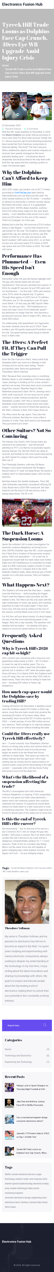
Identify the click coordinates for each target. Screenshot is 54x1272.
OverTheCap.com (23, 192)
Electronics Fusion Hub (22, 4)
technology (10, 1179)
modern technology (18, 1188)
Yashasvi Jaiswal (28, 1202)
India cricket (42, 1202)
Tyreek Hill (15, 868)
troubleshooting (25, 1183)
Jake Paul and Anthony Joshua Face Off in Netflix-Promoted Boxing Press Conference (30, 1103)
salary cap (24, 871)
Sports (8, 1049)
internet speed (11, 1183)
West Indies (10, 1207)
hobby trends (33, 1188)
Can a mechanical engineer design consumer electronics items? (31, 1119)
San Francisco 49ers (43, 868)
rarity (7, 1188)
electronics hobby (41, 1183)
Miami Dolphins (27, 868)
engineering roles (39, 1197)
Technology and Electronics (18, 1056)
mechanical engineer (14, 1193)
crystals (14, 1174)
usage (38, 1174)
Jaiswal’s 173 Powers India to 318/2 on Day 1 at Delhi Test (32, 1135)
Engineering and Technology (18, 1062)
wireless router (22, 1179)
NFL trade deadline (11, 871)
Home (5, 65)
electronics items (12, 1202)
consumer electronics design (18, 1197)
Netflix (8, 1174)
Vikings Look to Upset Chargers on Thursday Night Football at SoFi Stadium (32, 1087)
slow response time (38, 1179)
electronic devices (27, 1174)
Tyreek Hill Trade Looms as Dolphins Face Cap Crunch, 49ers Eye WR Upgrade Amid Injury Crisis (32, 1151)
